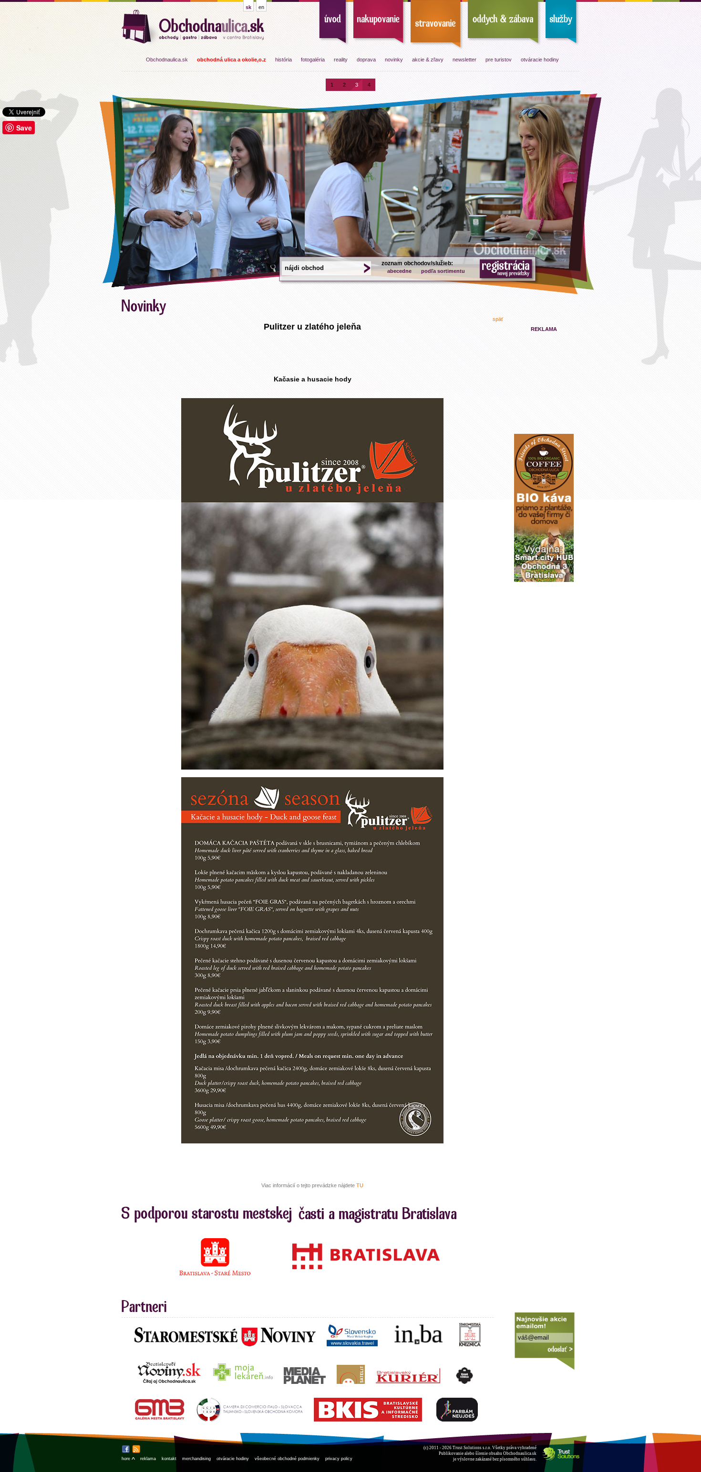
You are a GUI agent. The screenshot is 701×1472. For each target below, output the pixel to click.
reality (341, 59)
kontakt (169, 1458)
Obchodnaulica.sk (167, 59)
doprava (366, 59)
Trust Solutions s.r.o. (472, 1447)
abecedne (399, 271)
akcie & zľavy (427, 59)
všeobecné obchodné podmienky (287, 1458)
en (261, 7)
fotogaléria (313, 59)
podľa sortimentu (443, 271)
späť (498, 319)
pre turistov (498, 59)
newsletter (464, 59)
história (283, 59)
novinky (394, 59)
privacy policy (338, 1458)
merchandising (196, 1458)
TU (359, 1185)
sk (248, 7)
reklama (148, 1458)
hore (128, 1458)
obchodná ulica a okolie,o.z (231, 59)
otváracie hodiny (540, 59)
